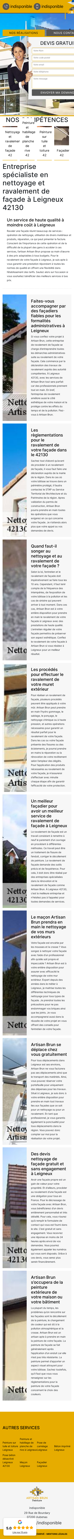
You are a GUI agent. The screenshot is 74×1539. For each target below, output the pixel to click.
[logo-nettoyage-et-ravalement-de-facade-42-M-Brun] (37, 1493)
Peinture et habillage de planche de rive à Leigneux (28, 1444)
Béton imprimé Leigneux (62, 1448)
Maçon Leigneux (25, 1464)
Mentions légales (56, 1534)
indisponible (21, 6)
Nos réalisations (23, 33)
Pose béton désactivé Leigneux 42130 (9, 1460)
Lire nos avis (20, 1532)
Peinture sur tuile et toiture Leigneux (10, 1446)
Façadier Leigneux (42, 1464)
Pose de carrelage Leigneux (42, 1446)
